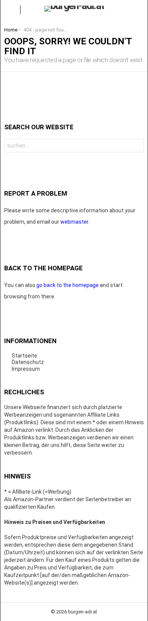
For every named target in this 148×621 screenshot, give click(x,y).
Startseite (24, 356)
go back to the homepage (67, 285)
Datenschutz (28, 362)
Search (136, 146)
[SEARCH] (138, 9)
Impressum (26, 369)
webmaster (74, 222)
